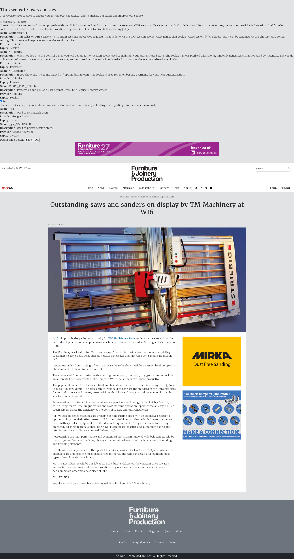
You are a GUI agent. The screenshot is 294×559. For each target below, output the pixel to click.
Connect (164, 187)
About (187, 187)
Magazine (154, 531)
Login (273, 187)
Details (4, 139)
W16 (55, 338)
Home (89, 187)
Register (285, 187)
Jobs (176, 187)
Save (29, 139)
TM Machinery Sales (122, 338)
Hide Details (16, 139)
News (101, 187)
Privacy (159, 542)
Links (172, 542)
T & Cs (123, 542)
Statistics (8, 101)
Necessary (15, 21)
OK (37, 139)
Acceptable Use (141, 542)
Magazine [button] (145, 187)
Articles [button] (127, 187)
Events (113, 187)
